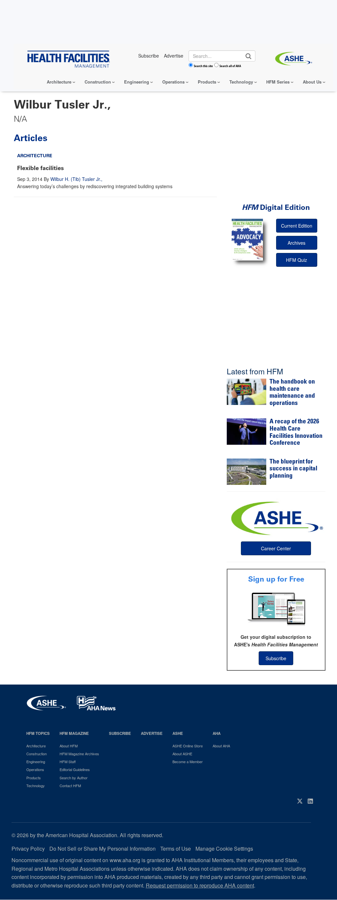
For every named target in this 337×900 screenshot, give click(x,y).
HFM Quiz (296, 260)
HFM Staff (68, 761)
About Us (312, 82)
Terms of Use (175, 848)
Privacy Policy (28, 848)
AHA (216, 733)
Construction (98, 82)
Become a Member (187, 761)
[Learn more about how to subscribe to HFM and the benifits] (276, 608)
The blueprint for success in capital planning (293, 469)
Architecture (59, 82)
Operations (173, 82)
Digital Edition (276, 207)
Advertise (152, 733)
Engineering (136, 82)
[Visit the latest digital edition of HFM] (247, 240)
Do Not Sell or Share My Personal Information (102, 848)
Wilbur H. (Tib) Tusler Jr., (76, 179)
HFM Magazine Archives (79, 753)
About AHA (221, 745)
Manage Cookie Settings (224, 848)
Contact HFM (70, 785)
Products (207, 82)
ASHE (177, 733)
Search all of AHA (230, 66)
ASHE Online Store (187, 745)
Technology (241, 82)
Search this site (203, 66)
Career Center (276, 548)
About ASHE (182, 753)
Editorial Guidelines (75, 769)
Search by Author (74, 777)
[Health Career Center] (276, 517)
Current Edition (296, 225)
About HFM (69, 745)
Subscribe (276, 658)
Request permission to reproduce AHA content (200, 885)
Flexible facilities (40, 168)
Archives (296, 242)
